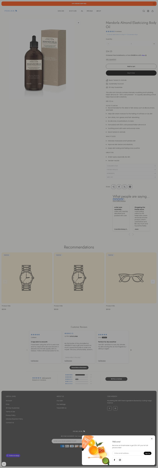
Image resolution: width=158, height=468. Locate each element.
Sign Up (147, 453)
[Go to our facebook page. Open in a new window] (114, 460)
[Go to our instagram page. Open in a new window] (120, 460)
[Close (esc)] (152, 439)
